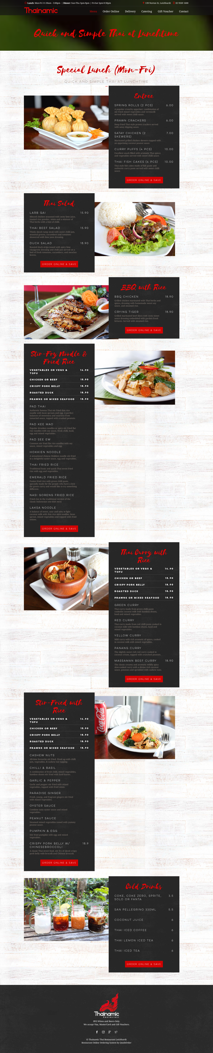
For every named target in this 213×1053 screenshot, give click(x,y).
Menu (93, 11)
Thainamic (94, 1039)
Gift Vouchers (122, 1024)
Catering (146, 11)
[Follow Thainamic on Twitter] (116, 1032)
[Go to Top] (208, 1049)
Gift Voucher (165, 11)
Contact (183, 11)
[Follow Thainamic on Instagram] (103, 1032)
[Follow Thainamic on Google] (110, 1032)
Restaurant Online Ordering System (99, 1043)
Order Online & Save (144, 180)
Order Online (111, 11)
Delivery (130, 11)
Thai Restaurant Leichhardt (113, 1039)
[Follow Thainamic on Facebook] (97, 1032)
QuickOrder (125, 1043)
